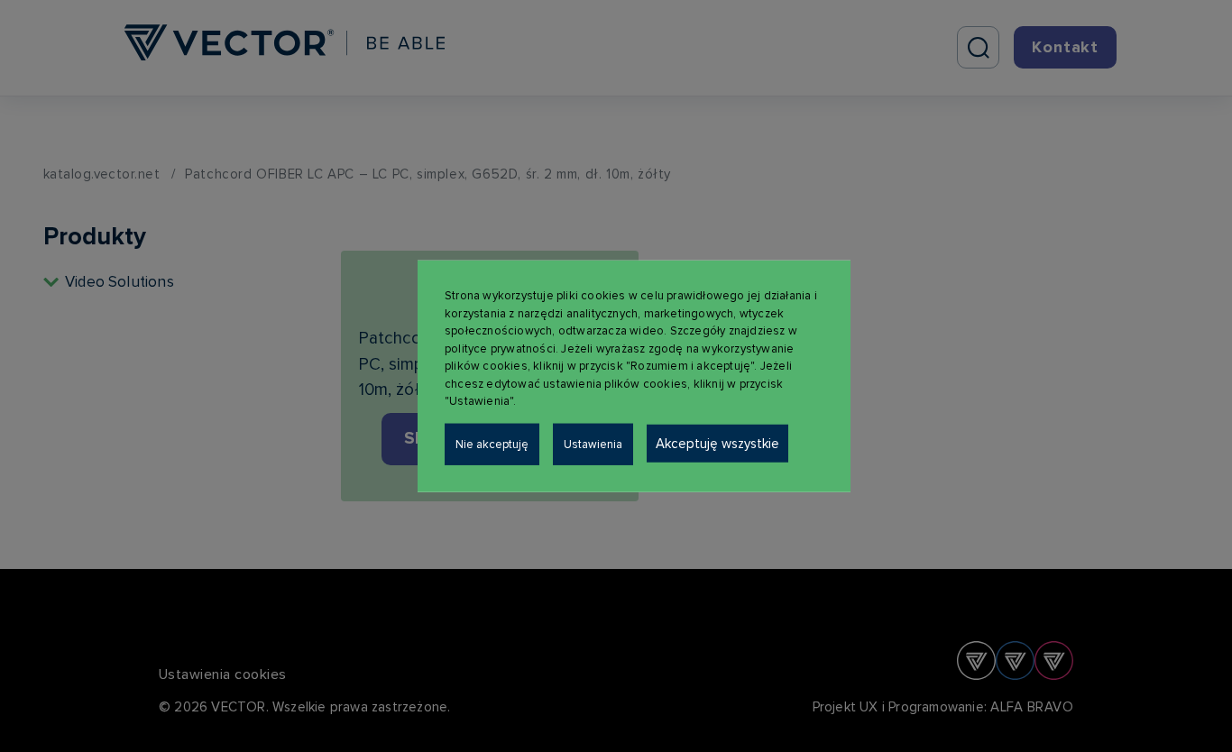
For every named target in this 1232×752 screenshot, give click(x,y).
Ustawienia (593, 443)
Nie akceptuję (492, 443)
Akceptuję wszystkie (717, 443)
